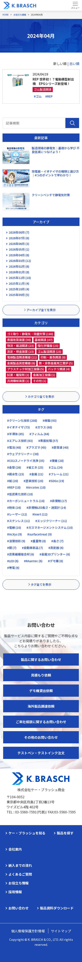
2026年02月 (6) (19, 266)
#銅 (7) (11, 548)
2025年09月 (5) (19, 295)
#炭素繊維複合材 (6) (20, 554)
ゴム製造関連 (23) (49, 351)
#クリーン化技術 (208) (22, 420)
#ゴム (38, 96)
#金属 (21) (36, 474)
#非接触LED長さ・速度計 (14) (46, 507)
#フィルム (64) (39, 434)
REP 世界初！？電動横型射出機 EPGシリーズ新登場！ (53, 81)
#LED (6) (13, 561)
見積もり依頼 (41, 675)
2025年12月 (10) (20, 278)
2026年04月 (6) (19, 255)
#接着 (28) (57, 461)
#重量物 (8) (38, 541)
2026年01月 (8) (19, 272)
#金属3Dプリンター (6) (55, 554)
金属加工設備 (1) (44, 375)
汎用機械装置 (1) (18, 381)
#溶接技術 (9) (16, 541)
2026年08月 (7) (19, 232)
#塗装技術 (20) (33, 481)
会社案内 (15, 849)
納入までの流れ (20, 865)
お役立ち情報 (18, 882)
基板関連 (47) (44, 340)
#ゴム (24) (56, 467)
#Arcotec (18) (36, 487)
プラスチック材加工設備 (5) (25, 369)
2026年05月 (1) (19, 249)
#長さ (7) (57, 541)
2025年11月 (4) (19, 283)
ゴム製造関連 (43, 89)
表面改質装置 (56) (19, 340)
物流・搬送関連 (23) (20, 346)
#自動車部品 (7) (32, 548)
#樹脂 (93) (50, 420)
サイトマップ (61, 930)
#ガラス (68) (43, 427)
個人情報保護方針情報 (28, 930)
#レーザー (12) (17, 514)
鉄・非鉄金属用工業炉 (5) (56, 363)
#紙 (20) (12, 481)
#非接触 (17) (58, 501)
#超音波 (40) (60, 447)
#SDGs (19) (56, 481)
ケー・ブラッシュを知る (26, 832)
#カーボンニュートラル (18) (26, 501)
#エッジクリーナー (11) (51, 521)
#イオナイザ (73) (18, 427)
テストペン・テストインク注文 (41, 752)
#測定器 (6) (55, 548)
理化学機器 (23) (48, 346)
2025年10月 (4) (19, 289)
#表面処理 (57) (48, 441)
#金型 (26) (14, 467)
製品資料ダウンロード (57, 907)
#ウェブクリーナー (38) (23, 454)
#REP (49, 96)
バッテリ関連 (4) (59, 369)
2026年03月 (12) (20, 261)
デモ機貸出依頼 (41, 690)
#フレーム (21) (59, 474)
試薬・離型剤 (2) (18, 375)
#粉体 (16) (14, 507)
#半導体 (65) (15, 434)
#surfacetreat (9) (39, 534)
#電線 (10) (14, 527)
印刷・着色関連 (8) (53, 357)
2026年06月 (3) (19, 244)
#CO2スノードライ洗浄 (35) (25, 461)
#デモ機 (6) (55, 561)
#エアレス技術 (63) (20, 441)
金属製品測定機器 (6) (21, 363)
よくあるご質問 (20, 874)
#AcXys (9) (14, 534)
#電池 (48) (14, 447)
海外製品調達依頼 (41, 706)
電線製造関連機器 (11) (22, 357)
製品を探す (65, 832)
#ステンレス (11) (18, 521)
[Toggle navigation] (75, 5)
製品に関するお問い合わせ (41, 659)
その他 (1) (39, 381)
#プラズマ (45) (36, 447)
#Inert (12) (40, 514)
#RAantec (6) (33, 561)
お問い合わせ (18, 907)
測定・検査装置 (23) (20, 351)
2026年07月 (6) (19, 238)
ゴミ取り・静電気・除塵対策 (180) (30, 334)
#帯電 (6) (13, 568)
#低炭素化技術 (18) (20, 494)
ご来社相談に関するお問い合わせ (41, 721)
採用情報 (15, 891)
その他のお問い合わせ (41, 737)
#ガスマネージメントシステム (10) (49, 527)
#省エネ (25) (34, 467)
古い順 (74, 63)
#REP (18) (14, 487)
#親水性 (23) (15, 474)
